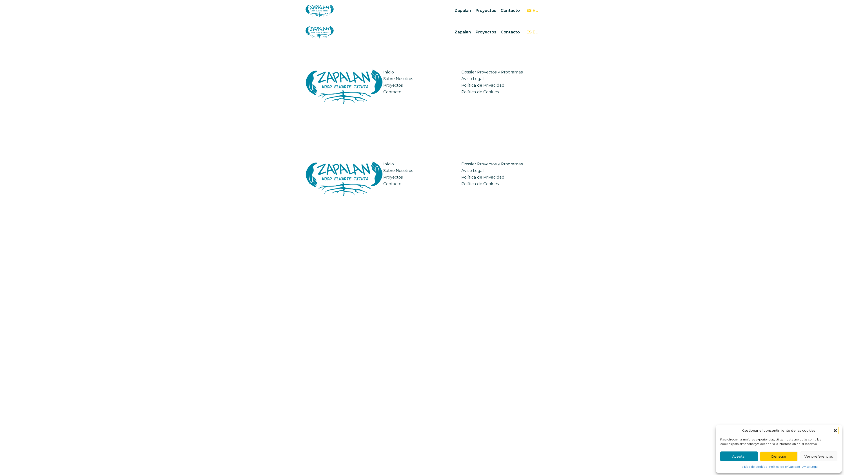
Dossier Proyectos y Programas (492, 72)
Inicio (388, 72)
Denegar (779, 456)
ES (529, 10)
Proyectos (485, 10)
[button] (835, 430)
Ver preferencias (818, 456)
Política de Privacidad (482, 85)
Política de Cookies (480, 92)
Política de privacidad (784, 466)
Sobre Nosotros (398, 78)
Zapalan (463, 10)
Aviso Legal (810, 466)
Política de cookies (753, 466)
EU (535, 10)
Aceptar (739, 456)
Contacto (510, 10)
